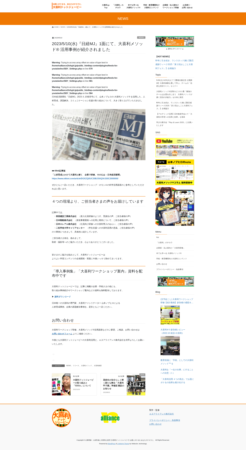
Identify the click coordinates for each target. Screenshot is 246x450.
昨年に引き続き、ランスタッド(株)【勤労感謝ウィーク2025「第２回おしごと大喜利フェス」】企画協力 (174, 64)
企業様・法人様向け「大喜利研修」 (170, 248)
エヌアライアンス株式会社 (161, 414)
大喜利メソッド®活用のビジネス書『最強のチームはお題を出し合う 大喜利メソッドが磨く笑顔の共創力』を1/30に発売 (174, 94)
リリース (76, 366)
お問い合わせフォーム (62, 334)
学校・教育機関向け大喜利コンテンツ (171, 259)
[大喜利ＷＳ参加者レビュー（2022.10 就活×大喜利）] (170, 345)
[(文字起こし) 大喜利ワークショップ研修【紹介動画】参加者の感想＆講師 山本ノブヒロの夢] (170, 315)
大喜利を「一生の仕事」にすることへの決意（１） (177, 371)
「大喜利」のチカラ (164, 242)
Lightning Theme (123, 444)
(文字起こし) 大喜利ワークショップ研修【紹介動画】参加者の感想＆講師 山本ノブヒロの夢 (177, 301)
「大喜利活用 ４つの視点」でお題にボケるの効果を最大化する (177, 381)
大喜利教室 (98, 366)
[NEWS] (61, 380)
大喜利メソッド (86, 366)
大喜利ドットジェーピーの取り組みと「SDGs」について (83, 383)
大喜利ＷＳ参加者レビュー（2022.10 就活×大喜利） (173, 331)
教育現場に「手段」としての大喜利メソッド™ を (177, 362)
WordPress (112, 444)
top (157, 237)
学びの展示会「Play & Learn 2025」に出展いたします (174, 123)
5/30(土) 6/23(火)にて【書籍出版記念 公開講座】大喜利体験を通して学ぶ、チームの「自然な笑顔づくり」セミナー (174, 83)
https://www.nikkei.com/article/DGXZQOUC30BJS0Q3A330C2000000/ (85, 178)
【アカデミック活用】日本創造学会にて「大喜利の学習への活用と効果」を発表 (174, 115)
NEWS (141, 37)
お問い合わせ (161, 264)
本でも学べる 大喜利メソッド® (168, 253)
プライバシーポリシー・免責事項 (169, 269)
